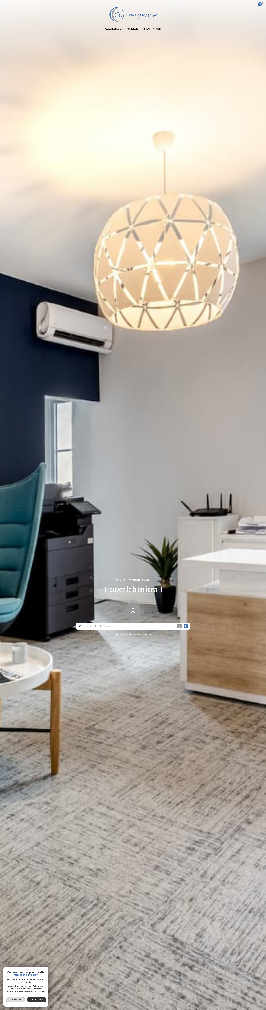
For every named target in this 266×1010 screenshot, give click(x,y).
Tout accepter (36, 999)
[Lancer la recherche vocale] (133, 610)
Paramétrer (15, 999)
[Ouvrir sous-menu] (123, 28)
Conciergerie (132, 29)
